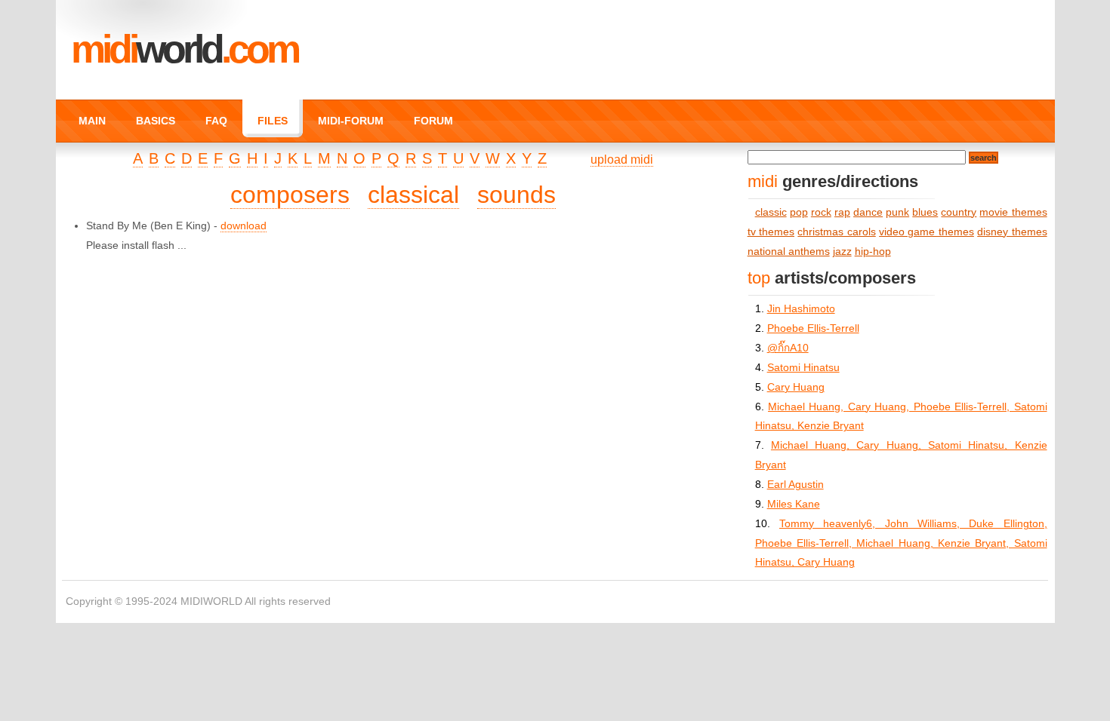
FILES (272, 121)
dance (868, 212)
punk (897, 212)
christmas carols (836, 232)
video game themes (926, 232)
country (958, 212)
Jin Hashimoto (801, 308)
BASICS (155, 121)
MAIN (92, 121)
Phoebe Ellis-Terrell (813, 328)
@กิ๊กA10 (788, 348)
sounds (516, 194)
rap (842, 212)
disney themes (1012, 232)
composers (290, 194)
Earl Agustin (795, 484)
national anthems (789, 251)
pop (799, 212)
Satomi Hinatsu (803, 367)
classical (413, 194)
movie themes (1013, 212)
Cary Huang (796, 387)
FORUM (433, 121)
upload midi (621, 159)
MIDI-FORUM (351, 121)
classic (771, 212)
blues (925, 212)
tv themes (771, 232)
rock (821, 212)
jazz (842, 251)
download (243, 226)
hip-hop (873, 251)
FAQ (216, 121)
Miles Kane (793, 504)
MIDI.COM (184, 49)
